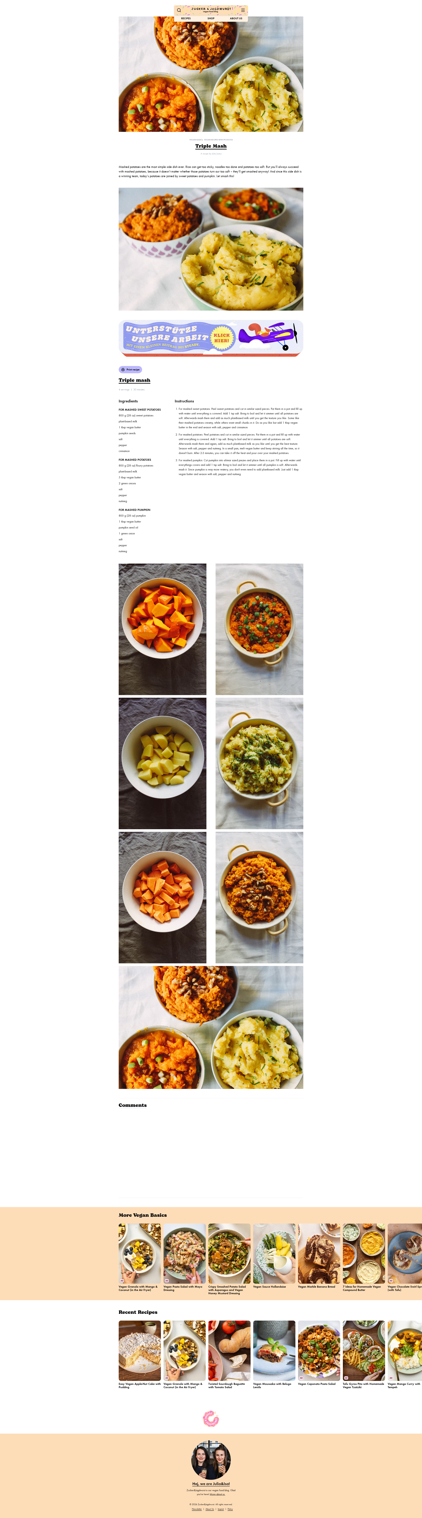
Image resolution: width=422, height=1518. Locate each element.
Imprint (221, 1509)
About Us (236, 18)
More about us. (217, 1494)
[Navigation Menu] (243, 10)
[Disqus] (211, 1152)
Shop (211, 18)
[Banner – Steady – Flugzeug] (211, 338)
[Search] (179, 10)
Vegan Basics (196, 140)
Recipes (186, 18)
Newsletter (197, 1509)
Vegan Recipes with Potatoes (218, 140)
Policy (230, 1509)
